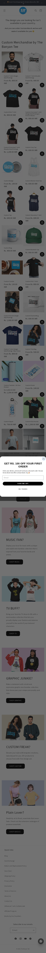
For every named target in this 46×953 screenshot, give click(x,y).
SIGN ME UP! (23, 483)
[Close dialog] (43, 458)
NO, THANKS (23, 489)
